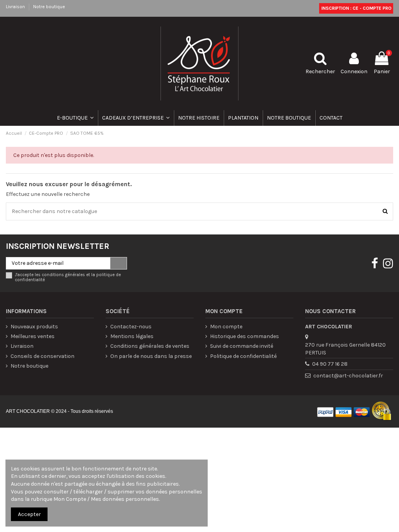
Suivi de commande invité (241, 346)
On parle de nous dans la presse (151, 356)
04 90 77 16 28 (330, 364)
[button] (135, 118)
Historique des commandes (244, 336)
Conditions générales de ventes (149, 346)
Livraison (16, 6)
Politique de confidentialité (243, 356)
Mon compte (226, 326)
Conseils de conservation (42, 356)
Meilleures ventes (33, 336)
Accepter (29, 514)
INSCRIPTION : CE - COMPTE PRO (356, 8)
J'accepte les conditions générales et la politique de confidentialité (68, 277)
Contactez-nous (131, 326)
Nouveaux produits (34, 326)
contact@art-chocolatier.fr (348, 375)
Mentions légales (132, 336)
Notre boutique (49, 6)
